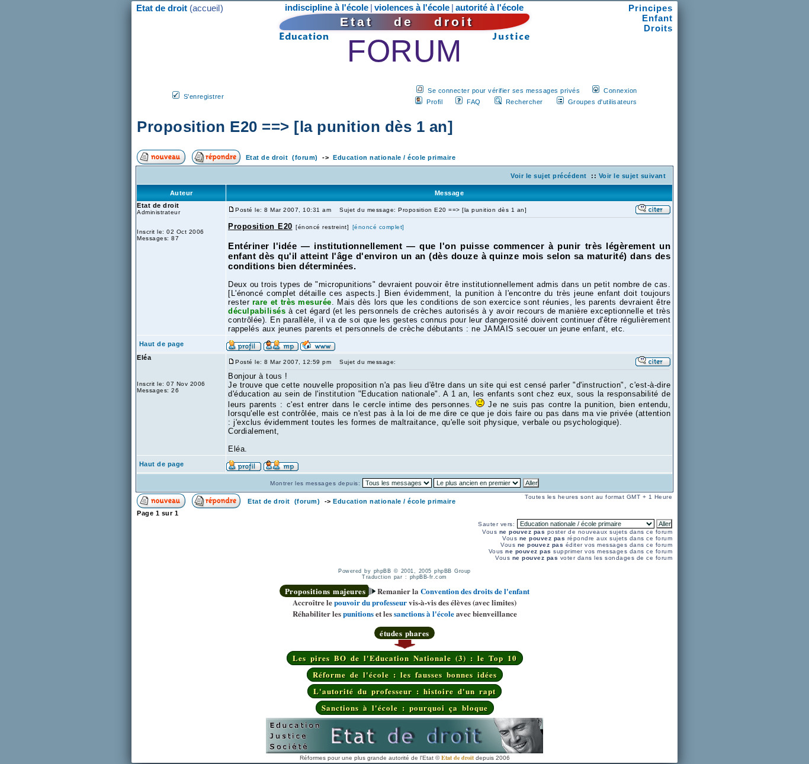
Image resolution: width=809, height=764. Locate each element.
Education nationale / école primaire (394, 157)
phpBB (382, 571)
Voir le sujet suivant (632, 175)
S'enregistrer (204, 96)
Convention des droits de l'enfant (474, 591)
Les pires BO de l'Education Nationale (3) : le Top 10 (405, 657)
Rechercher (524, 101)
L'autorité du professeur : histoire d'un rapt (404, 691)
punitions (358, 613)
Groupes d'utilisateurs (602, 101)
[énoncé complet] (378, 227)
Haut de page (161, 343)
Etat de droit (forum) (282, 157)
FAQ (474, 101)
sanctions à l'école (424, 613)
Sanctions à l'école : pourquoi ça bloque (405, 707)
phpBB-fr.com (428, 577)
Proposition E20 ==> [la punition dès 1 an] (295, 127)
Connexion (620, 90)
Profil (434, 101)
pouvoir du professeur (370, 602)
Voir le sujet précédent (549, 175)
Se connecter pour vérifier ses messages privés (504, 90)
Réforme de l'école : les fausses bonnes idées (405, 674)
